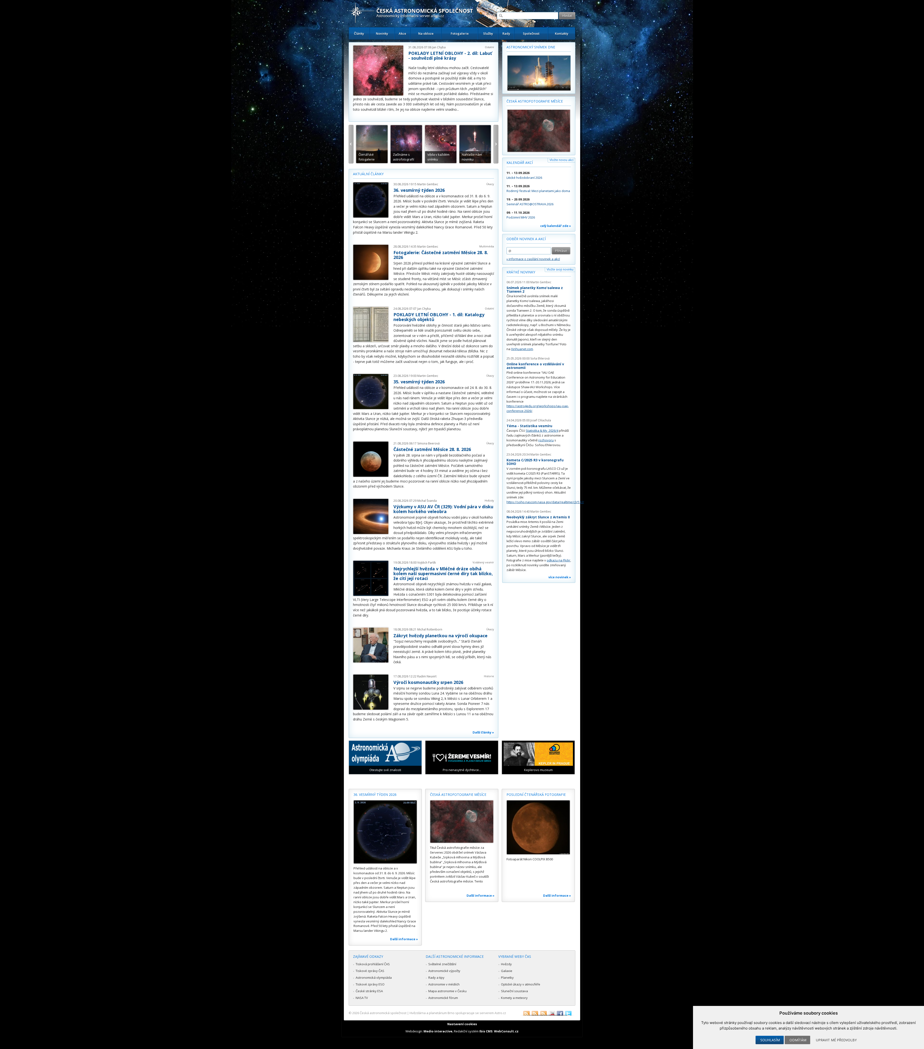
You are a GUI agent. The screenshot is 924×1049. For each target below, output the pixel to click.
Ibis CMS (486, 1031)
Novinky (382, 33)
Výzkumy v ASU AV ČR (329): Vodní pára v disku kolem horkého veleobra (443, 509)
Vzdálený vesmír (483, 562)
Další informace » (404, 939)
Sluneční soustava (514, 991)
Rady (506, 33)
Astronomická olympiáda (374, 977)
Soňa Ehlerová (540, 358)
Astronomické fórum (443, 998)
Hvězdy (489, 500)
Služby (488, 33)
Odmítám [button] (797, 1040)
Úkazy (490, 184)
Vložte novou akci (561, 160)
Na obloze (426, 33)
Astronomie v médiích (444, 984)
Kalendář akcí (520, 162)
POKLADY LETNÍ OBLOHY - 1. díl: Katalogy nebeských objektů (438, 317)
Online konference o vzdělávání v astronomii (535, 366)
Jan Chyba (439, 47)
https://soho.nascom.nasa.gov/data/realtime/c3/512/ (545, 502)
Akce (402, 33)
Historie (489, 676)
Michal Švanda (427, 501)
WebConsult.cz (506, 1031)
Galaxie (506, 971)
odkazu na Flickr (558, 560)
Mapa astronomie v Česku (447, 991)
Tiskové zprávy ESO (370, 984)
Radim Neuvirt (426, 676)
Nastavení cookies (462, 1024)
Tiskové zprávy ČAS (370, 971)
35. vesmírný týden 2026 (419, 382)
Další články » (483, 732)
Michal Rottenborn (429, 629)
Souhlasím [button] (770, 1040)
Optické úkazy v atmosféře (520, 984)
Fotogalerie (460, 33)
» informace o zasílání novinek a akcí (533, 259)
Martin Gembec (427, 184)
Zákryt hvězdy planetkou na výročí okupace (440, 635)
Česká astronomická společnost (383, 1013)
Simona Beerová (428, 443)
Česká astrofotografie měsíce (535, 101)
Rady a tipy (436, 977)
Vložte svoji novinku (560, 269)
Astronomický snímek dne (531, 47)
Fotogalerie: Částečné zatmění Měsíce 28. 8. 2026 (440, 255)
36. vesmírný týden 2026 (419, 190)
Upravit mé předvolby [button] (836, 1040)
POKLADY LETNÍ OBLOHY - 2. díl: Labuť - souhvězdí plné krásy (450, 55)
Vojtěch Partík (426, 562)
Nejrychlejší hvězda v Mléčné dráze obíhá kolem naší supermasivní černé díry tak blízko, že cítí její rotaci (443, 573)
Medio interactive (438, 1031)
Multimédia (486, 246)
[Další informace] (385, 832)
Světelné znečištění (442, 964)
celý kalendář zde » (555, 226)
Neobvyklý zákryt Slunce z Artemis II (538, 517)
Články (359, 33)
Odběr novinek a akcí (526, 239)
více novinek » (559, 577)
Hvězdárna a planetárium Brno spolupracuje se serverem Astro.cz (458, 1013)
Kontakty (561, 33)
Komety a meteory (514, 998)
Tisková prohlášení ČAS (373, 964)
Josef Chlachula (540, 420)
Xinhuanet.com (522, 349)
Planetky (507, 977)
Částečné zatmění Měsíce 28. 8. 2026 (432, 449)
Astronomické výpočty (444, 971)
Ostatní (489, 47)
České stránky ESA (369, 991)
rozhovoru (546, 440)
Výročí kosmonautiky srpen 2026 (428, 682)
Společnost (531, 33)
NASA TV (362, 998)
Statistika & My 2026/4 (542, 430)
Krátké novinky (521, 272)
